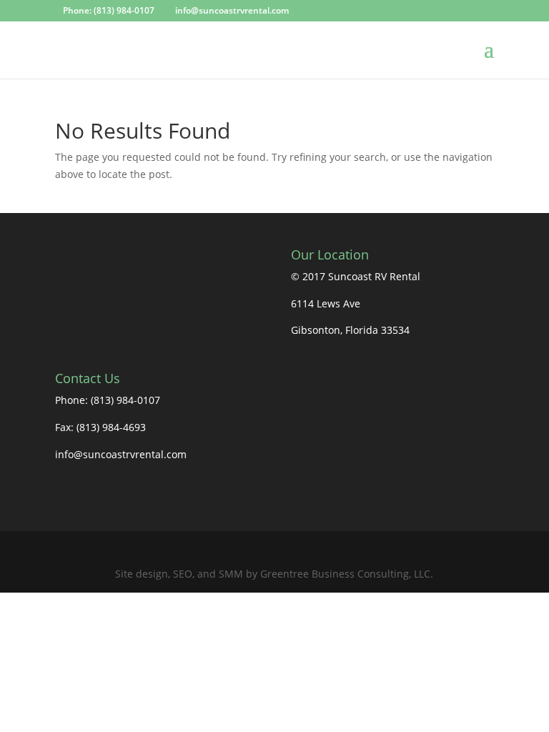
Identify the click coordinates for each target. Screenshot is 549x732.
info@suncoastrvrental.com (121, 454)
